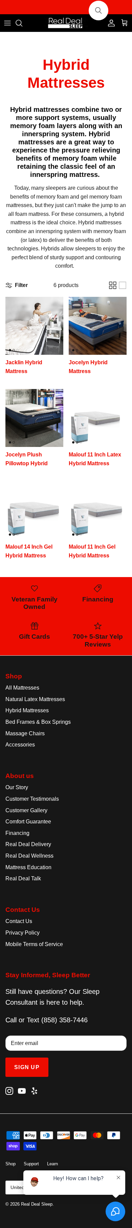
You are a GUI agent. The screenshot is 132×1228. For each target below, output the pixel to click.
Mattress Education (28, 867)
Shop (10, 1163)
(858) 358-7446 (64, 1020)
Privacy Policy (22, 933)
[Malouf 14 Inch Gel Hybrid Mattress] (34, 510)
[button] (98, 10)
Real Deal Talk (23, 878)
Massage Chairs (25, 733)
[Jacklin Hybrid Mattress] (34, 326)
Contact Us (18, 921)
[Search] (22, 23)
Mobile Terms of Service (34, 944)
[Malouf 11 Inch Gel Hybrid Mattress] (98, 510)
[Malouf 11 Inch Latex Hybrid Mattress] (98, 418)
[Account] (109, 23)
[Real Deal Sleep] (66, 23)
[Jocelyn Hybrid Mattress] (98, 326)
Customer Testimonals (32, 799)
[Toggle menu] (7, 23)
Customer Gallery (26, 810)
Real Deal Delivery (28, 844)
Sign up (27, 1067)
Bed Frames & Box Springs (38, 722)
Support (31, 1163)
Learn (52, 1163)
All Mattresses (22, 688)
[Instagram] (9, 1091)
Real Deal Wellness (29, 856)
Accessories (20, 745)
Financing (17, 833)
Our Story (16, 787)
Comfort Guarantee (28, 821)
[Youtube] (22, 1091)
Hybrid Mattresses (27, 710)
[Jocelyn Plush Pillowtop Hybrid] (34, 418)
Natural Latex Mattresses (35, 699)
